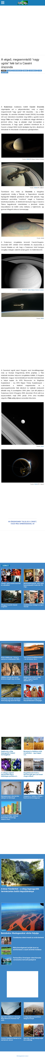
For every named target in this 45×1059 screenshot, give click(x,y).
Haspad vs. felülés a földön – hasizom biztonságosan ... (34, 797)
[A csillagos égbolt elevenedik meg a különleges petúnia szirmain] (11, 765)
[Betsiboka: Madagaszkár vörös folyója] (22, 917)
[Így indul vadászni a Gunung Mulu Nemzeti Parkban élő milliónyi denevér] (11, 1008)
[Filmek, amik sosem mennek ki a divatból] (11, 575)
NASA (27, 159)
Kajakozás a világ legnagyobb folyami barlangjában (8, 753)
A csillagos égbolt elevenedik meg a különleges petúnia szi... (9, 774)
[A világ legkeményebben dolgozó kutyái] (34, 1008)
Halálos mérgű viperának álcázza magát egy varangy (10, 678)
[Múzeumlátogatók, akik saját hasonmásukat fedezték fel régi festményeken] (34, 575)
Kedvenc (4, 886)
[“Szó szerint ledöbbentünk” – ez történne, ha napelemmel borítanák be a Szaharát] (34, 649)
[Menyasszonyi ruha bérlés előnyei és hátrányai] (11, 788)
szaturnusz (32, 70)
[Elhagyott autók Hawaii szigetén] (11, 597)
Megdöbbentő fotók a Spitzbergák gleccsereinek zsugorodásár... (33, 774)
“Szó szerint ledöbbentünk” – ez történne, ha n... (33, 658)
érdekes (25, 70)
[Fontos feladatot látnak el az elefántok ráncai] (11, 1030)
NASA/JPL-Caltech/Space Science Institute (33, 290)
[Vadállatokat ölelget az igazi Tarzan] (34, 597)
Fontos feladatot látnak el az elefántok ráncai (11, 1039)
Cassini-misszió (17, 70)
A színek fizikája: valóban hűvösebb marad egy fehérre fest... (9, 817)
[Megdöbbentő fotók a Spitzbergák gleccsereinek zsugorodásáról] (34, 765)
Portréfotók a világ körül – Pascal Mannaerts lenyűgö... (33, 699)
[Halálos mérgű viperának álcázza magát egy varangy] (11, 669)
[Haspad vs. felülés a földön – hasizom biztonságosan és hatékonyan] (34, 788)
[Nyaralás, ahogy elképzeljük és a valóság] (34, 1030)
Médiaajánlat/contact (22, 1056)
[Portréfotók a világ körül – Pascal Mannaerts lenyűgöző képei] (34, 690)
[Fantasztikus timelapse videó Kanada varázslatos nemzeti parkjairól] (6, 961)
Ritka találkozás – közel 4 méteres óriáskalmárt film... (10, 658)
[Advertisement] (22, 30)
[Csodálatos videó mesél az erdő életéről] (6, 941)
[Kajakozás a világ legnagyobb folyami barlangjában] (11, 743)
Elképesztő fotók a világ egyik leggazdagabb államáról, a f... (32, 678)
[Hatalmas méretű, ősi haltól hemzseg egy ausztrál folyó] (11, 690)
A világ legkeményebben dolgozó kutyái (32, 1017)
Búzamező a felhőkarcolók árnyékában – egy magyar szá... (33, 753)
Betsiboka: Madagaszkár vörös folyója (20, 933)
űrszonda (4, 72)
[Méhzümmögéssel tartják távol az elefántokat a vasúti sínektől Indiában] (6, 951)
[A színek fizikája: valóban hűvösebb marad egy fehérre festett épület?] (11, 808)
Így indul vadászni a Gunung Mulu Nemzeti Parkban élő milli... (10, 1018)
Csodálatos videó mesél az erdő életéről (28, 937)
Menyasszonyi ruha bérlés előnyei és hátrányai (10, 797)
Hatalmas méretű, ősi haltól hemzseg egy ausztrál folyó (10, 699)
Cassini (9, 70)
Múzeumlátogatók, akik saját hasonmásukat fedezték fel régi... (34, 585)
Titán (39, 70)
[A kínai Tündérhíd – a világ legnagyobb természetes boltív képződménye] (22, 873)
